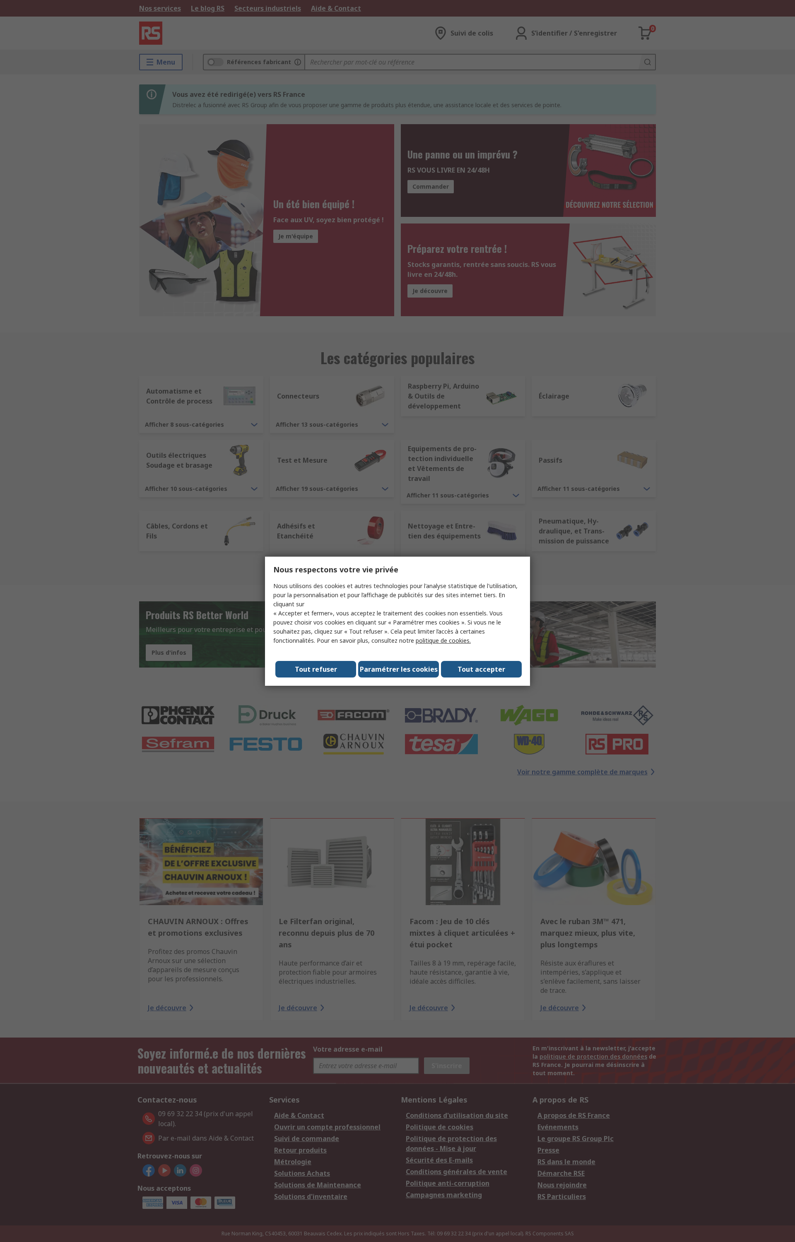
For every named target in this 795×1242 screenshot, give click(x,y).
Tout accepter (481, 669)
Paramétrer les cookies (399, 669)
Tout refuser (316, 669)
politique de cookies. (443, 640)
